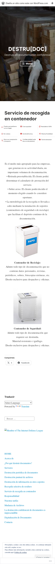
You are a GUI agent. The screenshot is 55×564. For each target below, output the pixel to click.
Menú (29, 63)
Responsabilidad (12, 495)
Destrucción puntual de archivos (19, 477)
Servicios (9, 467)
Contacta (8, 522)
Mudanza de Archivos (14, 505)
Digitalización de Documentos (18, 517)
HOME (8, 453)
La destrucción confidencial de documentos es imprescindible (25, 511)
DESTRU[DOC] (27, 49)
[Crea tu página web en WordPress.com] (27, 3)
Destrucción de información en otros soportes (25, 481)
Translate (25, 406)
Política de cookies (20, 552)
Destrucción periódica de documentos (21, 472)
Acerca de (9, 458)
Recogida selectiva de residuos (18, 486)
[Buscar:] (19, 418)
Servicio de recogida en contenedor (20, 491)
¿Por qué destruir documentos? (18, 463)
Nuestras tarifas (11, 500)
